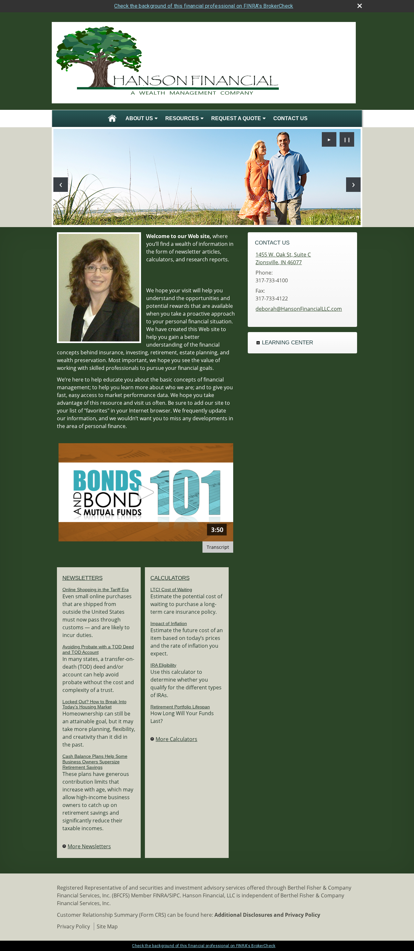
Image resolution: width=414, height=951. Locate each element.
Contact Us (290, 118)
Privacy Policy (73, 926)
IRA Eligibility (163, 665)
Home (112, 118)
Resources (182, 118)
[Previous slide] (60, 184)
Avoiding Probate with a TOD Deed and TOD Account (98, 649)
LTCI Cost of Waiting (171, 589)
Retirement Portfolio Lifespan (180, 706)
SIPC (174, 895)
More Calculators (176, 739)
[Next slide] (353, 184)
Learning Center (287, 343)
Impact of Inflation (168, 623)
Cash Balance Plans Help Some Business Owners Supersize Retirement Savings (94, 762)
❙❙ (347, 139)
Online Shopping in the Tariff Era (95, 589)
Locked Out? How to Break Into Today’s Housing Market (94, 704)
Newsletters (82, 578)
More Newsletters (89, 846)
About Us (139, 118)
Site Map (107, 926)
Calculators (170, 578)
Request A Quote (236, 118)
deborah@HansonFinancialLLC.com (299, 308)
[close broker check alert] (359, 5)
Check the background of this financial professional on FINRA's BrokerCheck (203, 6)
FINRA (160, 895)
